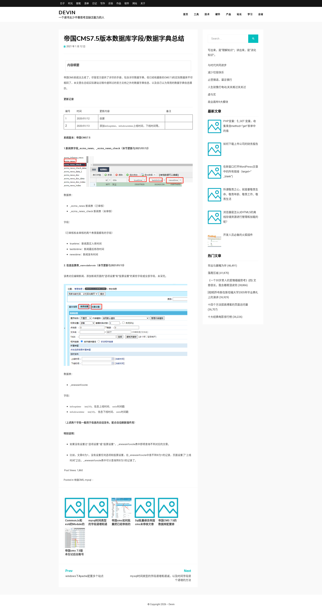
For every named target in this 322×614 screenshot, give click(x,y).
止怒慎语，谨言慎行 (220, 79)
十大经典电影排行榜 (220, 316)
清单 (86, 3)
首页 (185, 14)
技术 (207, 14)
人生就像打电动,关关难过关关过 (227, 87)
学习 (250, 14)
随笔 (78, 3)
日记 (94, 3)
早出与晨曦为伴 (217, 265)
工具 (196, 14)
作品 (118, 3)
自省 (260, 14)
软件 (126, 3)
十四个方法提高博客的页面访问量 (228, 304)
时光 (70, 3)
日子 (62, 3)
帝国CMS (79, 480)
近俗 (110, 3)
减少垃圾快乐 (216, 72)
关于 (143, 3)
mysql (88, 480)
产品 (228, 14)
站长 (239, 14)
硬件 (217, 14)
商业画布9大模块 (218, 101)
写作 (102, 3)
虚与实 (212, 94)
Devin (67, 12)
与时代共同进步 (217, 65)
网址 (134, 3)
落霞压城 (213, 273)
